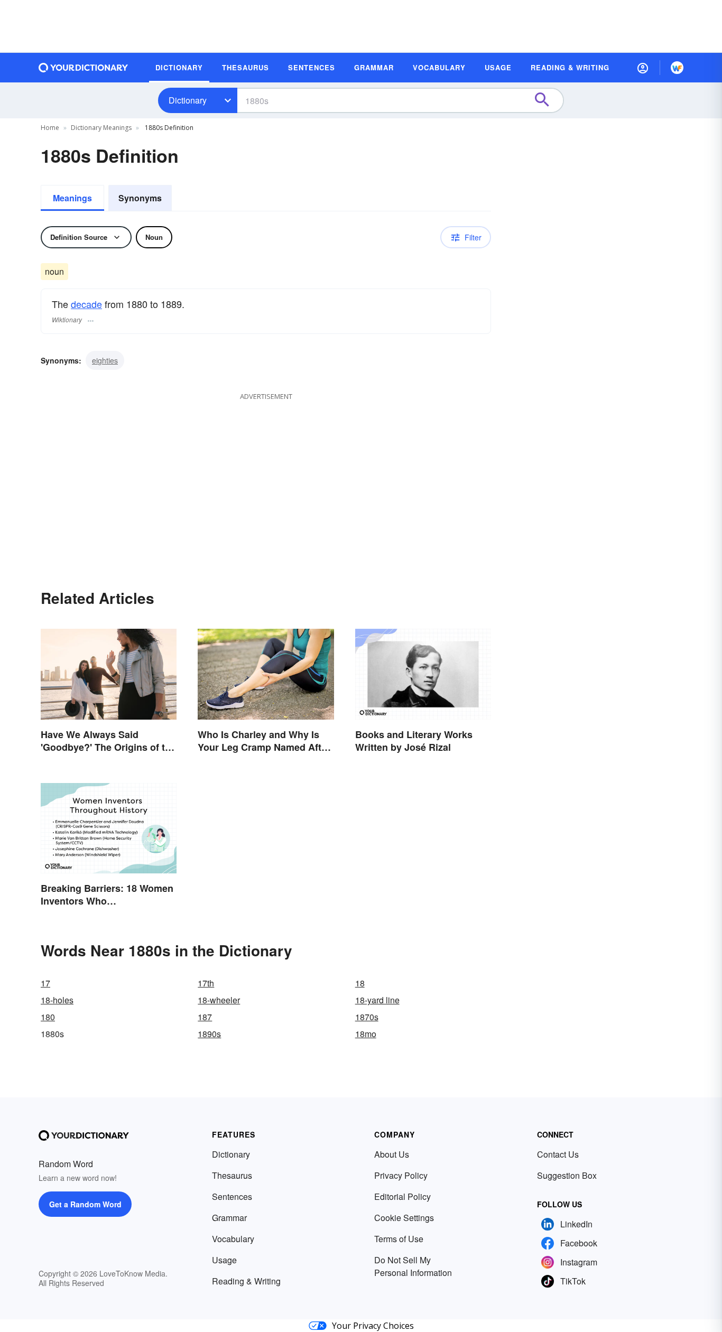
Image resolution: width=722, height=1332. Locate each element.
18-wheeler (219, 1000)
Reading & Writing (246, 1281)
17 (45, 983)
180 (48, 1017)
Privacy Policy (401, 1175)
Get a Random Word (85, 1204)
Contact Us (558, 1154)
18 (360, 983)
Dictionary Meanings (101, 127)
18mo (365, 1034)
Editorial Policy (402, 1196)
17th (206, 983)
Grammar (229, 1218)
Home (50, 127)
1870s (366, 1017)
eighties (105, 360)
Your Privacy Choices (373, 1325)
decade (86, 304)
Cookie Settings (404, 1218)
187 (205, 1017)
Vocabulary (233, 1239)
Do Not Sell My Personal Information (413, 1266)
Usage (224, 1260)
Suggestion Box (567, 1175)
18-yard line (377, 1000)
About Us (391, 1154)
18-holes (57, 1000)
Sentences (232, 1196)
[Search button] (547, 100)
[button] (642, 68)
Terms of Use (398, 1239)
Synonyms (140, 198)
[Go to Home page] (83, 67)
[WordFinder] (677, 67)
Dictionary (188, 100)
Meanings (72, 198)
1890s (209, 1034)
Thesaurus (232, 1175)
